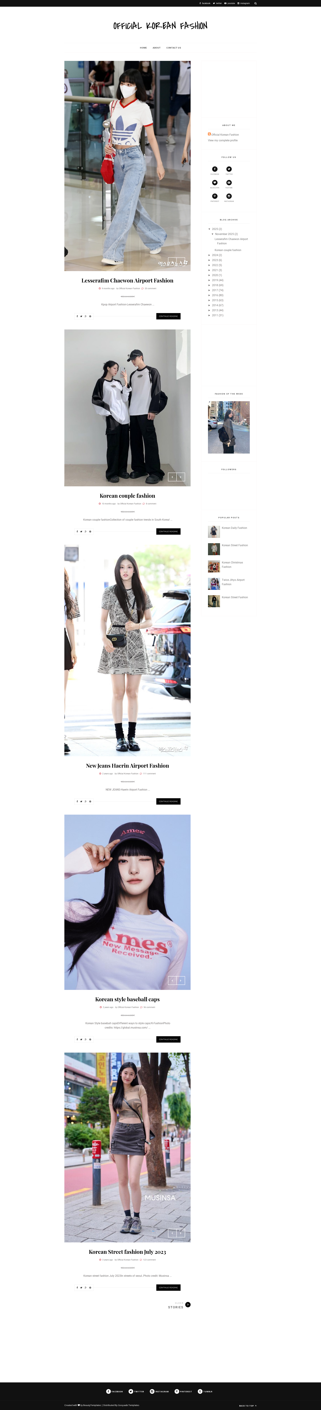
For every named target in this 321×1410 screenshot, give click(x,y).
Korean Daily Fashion (234, 527)
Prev (172, 261)
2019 (215, 280)
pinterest (214, 201)
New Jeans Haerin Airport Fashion (127, 765)
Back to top (246, 1405)
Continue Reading (168, 316)
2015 (215, 300)
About (156, 47)
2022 (215, 265)
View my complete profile (223, 140)
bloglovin (214, 188)
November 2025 (224, 234)
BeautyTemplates (92, 1405)
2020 (215, 275)
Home (143, 47)
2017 (215, 290)
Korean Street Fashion (235, 545)
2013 (215, 310)
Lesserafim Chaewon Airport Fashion (127, 280)
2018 (215, 285)
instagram (229, 201)
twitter (229, 174)
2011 (215, 315)
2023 (215, 260)
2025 (215, 229)
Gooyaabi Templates (128, 1405)
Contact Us (173, 47)
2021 (215, 270)
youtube (229, 188)
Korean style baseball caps (127, 999)
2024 (215, 255)
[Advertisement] (233, 88)
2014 (215, 305)
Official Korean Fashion (225, 134)
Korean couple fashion (127, 495)
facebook (214, 174)
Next (180, 261)
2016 (215, 295)
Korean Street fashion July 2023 (127, 1251)
